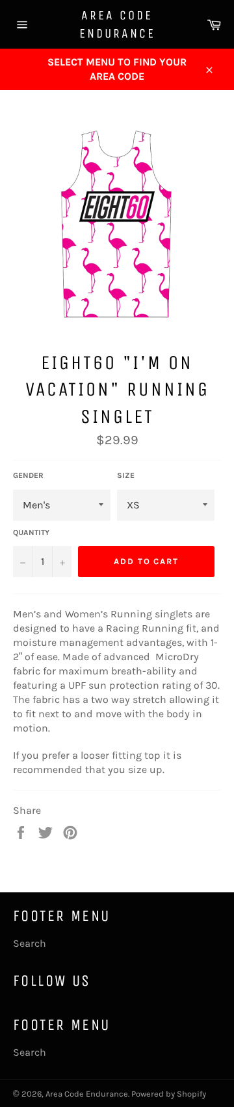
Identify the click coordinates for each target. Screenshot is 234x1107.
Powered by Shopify (168, 1094)
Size (126, 475)
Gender (28, 475)
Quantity (31, 532)
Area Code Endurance (117, 24)
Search (29, 943)
